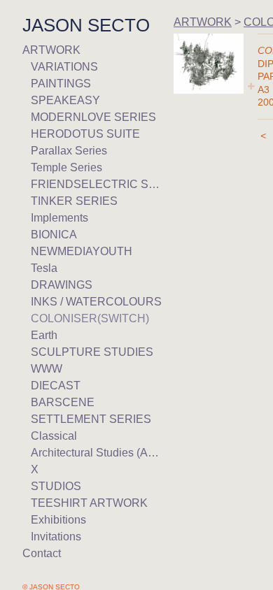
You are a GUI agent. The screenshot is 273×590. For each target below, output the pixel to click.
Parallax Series (69, 151)
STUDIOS (56, 486)
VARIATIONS (64, 67)
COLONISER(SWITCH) (90, 318)
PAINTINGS (61, 83)
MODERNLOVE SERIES (93, 117)
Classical (54, 436)
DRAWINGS (61, 285)
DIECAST (55, 385)
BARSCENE (62, 402)
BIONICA (54, 234)
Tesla (44, 268)
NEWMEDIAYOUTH (81, 251)
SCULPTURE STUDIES (92, 352)
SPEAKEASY (65, 100)
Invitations (56, 536)
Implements (59, 218)
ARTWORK (51, 50)
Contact (41, 553)
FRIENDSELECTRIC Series (96, 184)
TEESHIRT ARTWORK (89, 503)
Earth (44, 335)
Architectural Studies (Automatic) (96, 453)
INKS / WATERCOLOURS (96, 302)
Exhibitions (58, 520)
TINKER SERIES (74, 201)
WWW (46, 369)
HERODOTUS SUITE (85, 134)
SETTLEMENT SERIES (91, 419)
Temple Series (66, 167)
